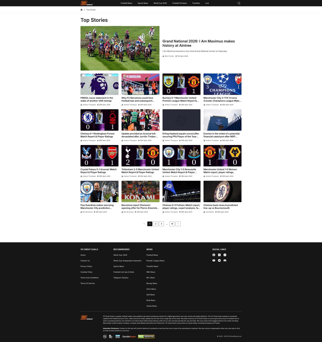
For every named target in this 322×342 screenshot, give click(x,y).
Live (207, 3)
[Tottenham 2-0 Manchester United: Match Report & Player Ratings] (140, 155)
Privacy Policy (86, 266)
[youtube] (213, 260)
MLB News (150, 300)
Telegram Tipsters (120, 278)
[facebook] (213, 254)
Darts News (151, 289)
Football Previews (179, 3)
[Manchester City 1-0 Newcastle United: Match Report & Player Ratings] (181, 155)
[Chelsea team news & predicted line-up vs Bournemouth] (223, 191)
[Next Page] (177, 224)
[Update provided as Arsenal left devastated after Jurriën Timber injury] (140, 120)
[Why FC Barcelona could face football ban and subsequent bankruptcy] (140, 84)
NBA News (150, 272)
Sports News (143, 3)
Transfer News (152, 266)
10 (172, 224)
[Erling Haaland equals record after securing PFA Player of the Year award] (181, 120)
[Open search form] (239, 3)
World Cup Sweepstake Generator (127, 261)
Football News (126, 3)
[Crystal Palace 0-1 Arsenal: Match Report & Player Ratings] (99, 155)
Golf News (150, 295)
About (83, 255)
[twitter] (219, 254)
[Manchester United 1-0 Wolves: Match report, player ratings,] (223, 155)
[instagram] (224, 254)
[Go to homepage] (86, 3)
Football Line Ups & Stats (123, 272)
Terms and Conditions (89, 278)
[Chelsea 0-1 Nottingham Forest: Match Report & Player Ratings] (99, 120)
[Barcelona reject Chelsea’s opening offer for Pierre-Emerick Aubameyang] (140, 191)
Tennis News (151, 306)
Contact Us (85, 261)
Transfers (196, 3)
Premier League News (155, 261)
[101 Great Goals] (88, 327)
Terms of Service (87, 283)
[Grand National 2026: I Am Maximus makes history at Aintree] (119, 48)
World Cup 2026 (160, 3)
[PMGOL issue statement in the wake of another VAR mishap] (99, 84)
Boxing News (151, 283)
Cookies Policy (86, 272)
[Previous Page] (144, 224)
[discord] (224, 260)
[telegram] (219, 260)
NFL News (150, 278)
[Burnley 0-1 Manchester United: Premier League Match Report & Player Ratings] (181, 84)
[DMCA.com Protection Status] (146, 337)
